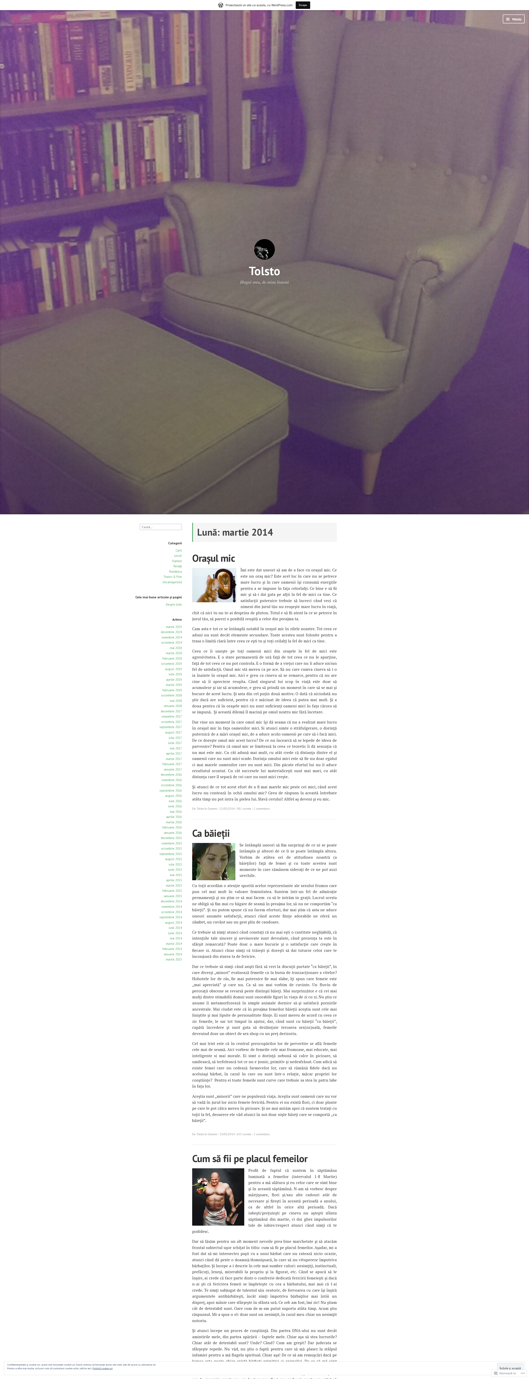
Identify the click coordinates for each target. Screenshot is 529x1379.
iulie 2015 (175, 864)
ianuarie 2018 (173, 706)
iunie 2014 (175, 933)
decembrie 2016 (171, 775)
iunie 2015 (175, 870)
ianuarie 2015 (173, 896)
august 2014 (173, 923)
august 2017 (173, 732)
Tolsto (264, 271)
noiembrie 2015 (172, 843)
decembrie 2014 (171, 901)
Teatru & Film (172, 577)
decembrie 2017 (171, 711)
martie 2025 (174, 627)
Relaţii (178, 566)
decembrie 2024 (171, 632)
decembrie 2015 (171, 838)
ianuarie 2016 (173, 833)
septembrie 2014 (171, 917)
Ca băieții (211, 833)
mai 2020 (176, 648)
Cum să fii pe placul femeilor (249, 1158)
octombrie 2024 (171, 642)
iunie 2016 (175, 806)
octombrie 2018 (171, 695)
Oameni (177, 561)
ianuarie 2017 (173, 769)
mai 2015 (176, 875)
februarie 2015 (172, 891)
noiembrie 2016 (172, 780)
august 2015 (173, 859)
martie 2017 (174, 759)
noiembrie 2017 (172, 716)
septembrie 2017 (171, 727)
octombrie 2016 (171, 785)
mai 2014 (176, 938)
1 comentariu (262, 808)
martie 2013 (174, 959)
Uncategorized (172, 582)
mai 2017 (176, 748)
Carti (179, 550)
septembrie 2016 (171, 790)
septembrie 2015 (171, 854)
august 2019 (173, 669)
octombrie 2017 (171, 722)
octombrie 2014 (171, 912)
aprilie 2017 (174, 753)
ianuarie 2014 (173, 954)
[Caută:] (161, 527)
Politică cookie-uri (103, 1368)
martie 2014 (174, 944)
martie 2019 (174, 685)
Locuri (178, 556)
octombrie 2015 (171, 848)
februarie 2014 (172, 949)
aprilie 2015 (174, 880)
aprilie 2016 (174, 817)
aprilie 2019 (174, 680)
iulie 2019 (175, 674)
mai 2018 (176, 701)
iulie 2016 (175, 801)
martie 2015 (174, 885)
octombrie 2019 (171, 664)
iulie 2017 (175, 738)
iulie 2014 (175, 928)
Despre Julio (174, 604)
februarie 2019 (172, 690)
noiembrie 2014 (172, 907)
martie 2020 (174, 653)
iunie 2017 (175, 743)
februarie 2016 (172, 827)
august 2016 (173, 796)
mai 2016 (176, 812)
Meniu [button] (516, 19)
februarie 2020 (172, 658)
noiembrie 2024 (172, 637)
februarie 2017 (172, 764)
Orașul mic (213, 558)
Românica (175, 571)
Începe (303, 5)
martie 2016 (174, 822)
